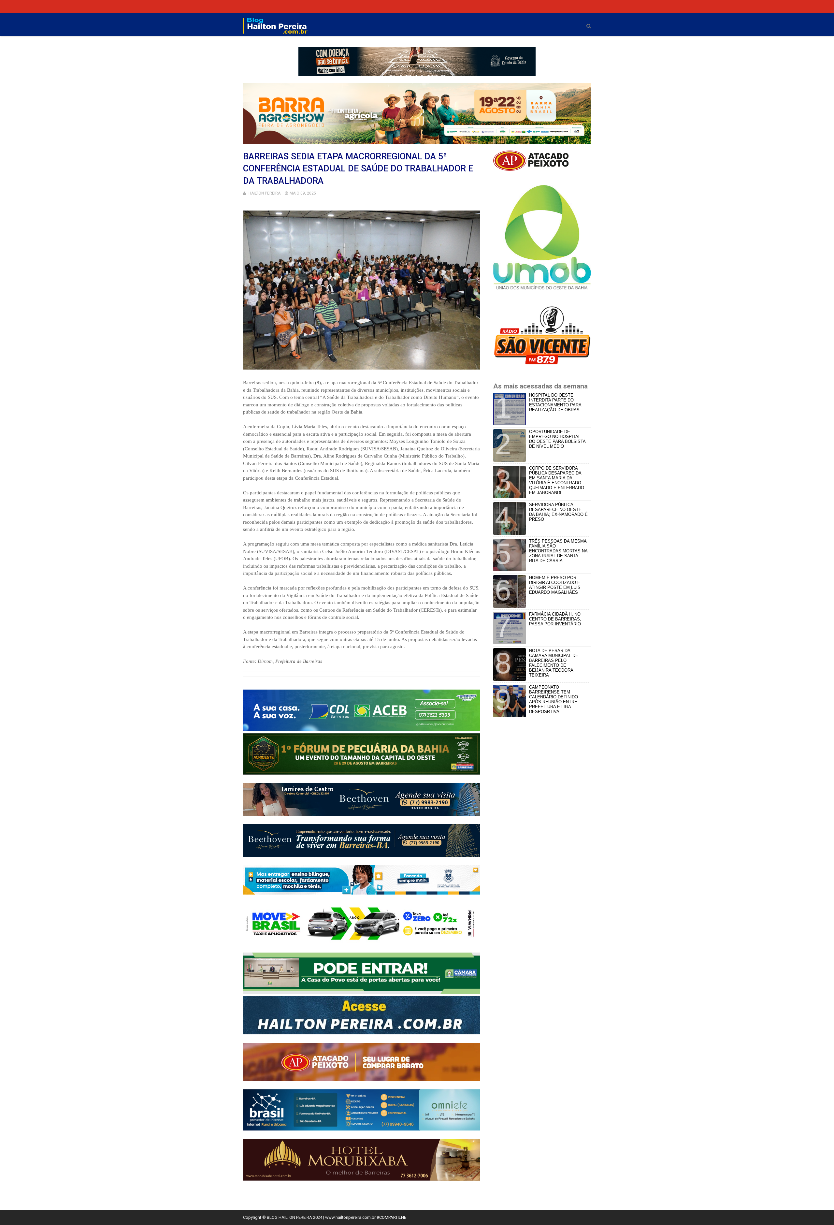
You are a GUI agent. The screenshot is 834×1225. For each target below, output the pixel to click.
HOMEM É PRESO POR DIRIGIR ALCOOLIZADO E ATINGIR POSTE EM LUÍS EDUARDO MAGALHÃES (555, 585)
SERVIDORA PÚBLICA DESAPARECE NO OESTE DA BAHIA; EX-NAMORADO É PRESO (558, 512)
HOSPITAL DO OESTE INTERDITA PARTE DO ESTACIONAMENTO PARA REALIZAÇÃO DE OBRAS (555, 402)
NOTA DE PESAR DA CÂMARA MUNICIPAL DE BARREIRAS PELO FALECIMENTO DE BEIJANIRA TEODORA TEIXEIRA (553, 663)
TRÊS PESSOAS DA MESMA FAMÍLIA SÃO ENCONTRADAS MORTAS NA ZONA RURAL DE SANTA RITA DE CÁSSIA (558, 551)
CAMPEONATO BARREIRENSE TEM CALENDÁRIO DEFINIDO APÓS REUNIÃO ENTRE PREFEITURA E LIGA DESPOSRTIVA (553, 699)
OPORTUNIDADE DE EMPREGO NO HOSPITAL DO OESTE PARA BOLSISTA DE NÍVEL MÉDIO (557, 439)
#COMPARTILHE (391, 1217)
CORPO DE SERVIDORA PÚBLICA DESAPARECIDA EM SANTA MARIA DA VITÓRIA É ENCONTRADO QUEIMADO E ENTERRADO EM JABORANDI (556, 480)
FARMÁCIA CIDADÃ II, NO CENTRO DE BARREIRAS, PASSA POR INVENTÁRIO (555, 619)
